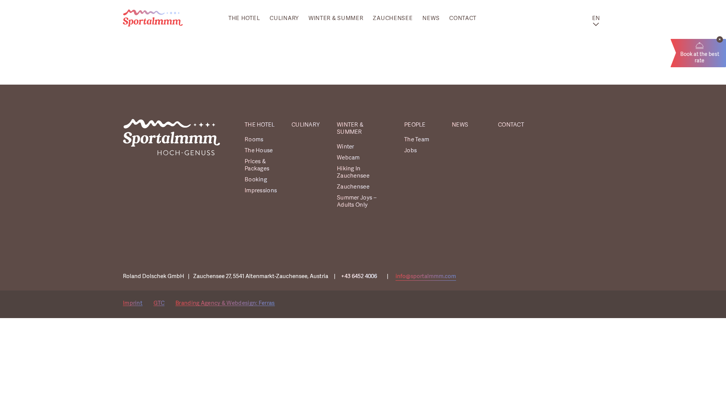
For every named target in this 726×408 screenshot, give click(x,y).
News (430, 18)
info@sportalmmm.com (426, 276)
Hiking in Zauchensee (353, 172)
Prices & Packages (257, 165)
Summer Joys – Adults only (357, 201)
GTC (159, 303)
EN (596, 18)
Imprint (133, 303)
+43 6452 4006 (359, 276)
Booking (256, 179)
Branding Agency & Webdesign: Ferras (225, 303)
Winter (345, 146)
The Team (416, 139)
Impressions (261, 190)
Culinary (284, 18)
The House (259, 150)
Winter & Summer (336, 18)
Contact (462, 18)
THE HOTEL (244, 18)
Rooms (254, 139)
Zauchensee (393, 18)
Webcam (348, 157)
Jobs (410, 150)
